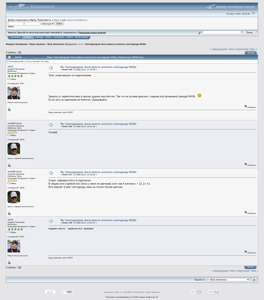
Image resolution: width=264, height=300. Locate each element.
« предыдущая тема (222, 49)
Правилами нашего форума (92, 33)
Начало (27, 37)
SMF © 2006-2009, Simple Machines (143, 292)
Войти (70, 37)
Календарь (59, 37)
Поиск (49, 37)
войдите (56, 20)
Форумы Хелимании (16, 44)
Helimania (16, 37)
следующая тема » (245, 49)
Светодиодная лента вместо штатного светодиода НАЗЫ (115, 44)
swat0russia (15, 123)
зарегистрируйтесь (76, 20)
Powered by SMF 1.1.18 (115, 292)
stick (79, 44)
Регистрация (81, 37)
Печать (251, 53)
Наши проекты (37, 44)
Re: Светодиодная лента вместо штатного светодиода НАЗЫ (98, 67)
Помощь (39, 37)
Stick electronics (55, 44)
